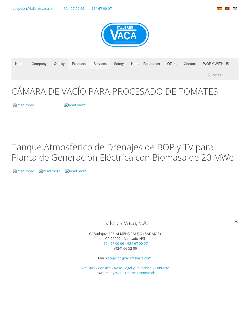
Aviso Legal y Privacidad (133, 268)
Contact (190, 63)
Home (19, 63)
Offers (172, 63)
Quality (59, 63)
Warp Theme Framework (135, 272)
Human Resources (145, 63)
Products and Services (89, 63)
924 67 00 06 (74, 8)
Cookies (105, 268)
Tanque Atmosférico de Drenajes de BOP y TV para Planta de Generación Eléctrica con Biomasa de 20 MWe (122, 152)
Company (39, 63)
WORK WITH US (216, 63)
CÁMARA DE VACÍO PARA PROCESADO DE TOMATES (114, 91)
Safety (119, 63)
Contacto (162, 268)
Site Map (88, 268)
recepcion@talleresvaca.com (34, 8)
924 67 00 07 (101, 8)
